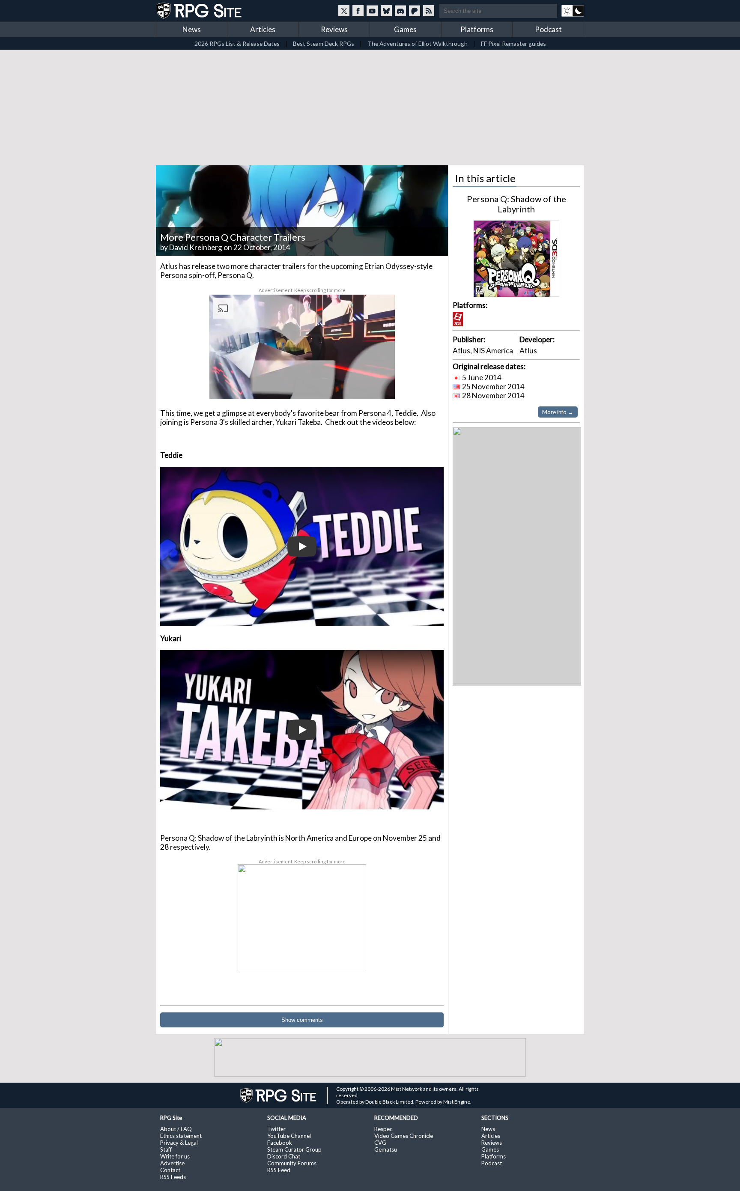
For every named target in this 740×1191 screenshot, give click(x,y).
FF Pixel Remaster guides (513, 43)
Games (405, 29)
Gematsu (385, 1149)
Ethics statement (181, 1135)
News (191, 29)
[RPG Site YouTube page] (372, 10)
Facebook (279, 1142)
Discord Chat (283, 1156)
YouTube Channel (289, 1135)
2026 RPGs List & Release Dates (237, 43)
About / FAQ (176, 1128)
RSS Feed (278, 1170)
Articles (262, 29)
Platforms (476, 29)
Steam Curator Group (294, 1149)
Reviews (334, 29)
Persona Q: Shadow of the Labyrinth (516, 204)
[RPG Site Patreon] (414, 10)
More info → (557, 412)
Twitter (276, 1128)
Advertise (172, 1163)
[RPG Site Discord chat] (400, 10)
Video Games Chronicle (403, 1135)
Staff (166, 1149)
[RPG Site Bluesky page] (386, 10)
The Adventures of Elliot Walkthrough (417, 43)
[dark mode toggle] (572, 11)
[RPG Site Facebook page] (358, 10)
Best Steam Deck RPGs (323, 43)
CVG (380, 1142)
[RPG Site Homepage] (200, 10)
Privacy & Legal (179, 1142)
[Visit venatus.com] (378, 385)
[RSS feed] (428, 10)
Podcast (548, 29)
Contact (170, 1170)
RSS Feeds (173, 1176)
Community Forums (291, 1163)
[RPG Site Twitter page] (343, 10)
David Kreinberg (195, 247)
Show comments (302, 1020)
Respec (383, 1128)
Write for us (175, 1156)
